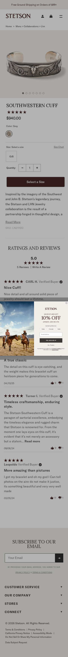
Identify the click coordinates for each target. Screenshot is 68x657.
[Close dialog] (66, 303)
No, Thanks (51, 345)
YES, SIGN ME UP (51, 340)
